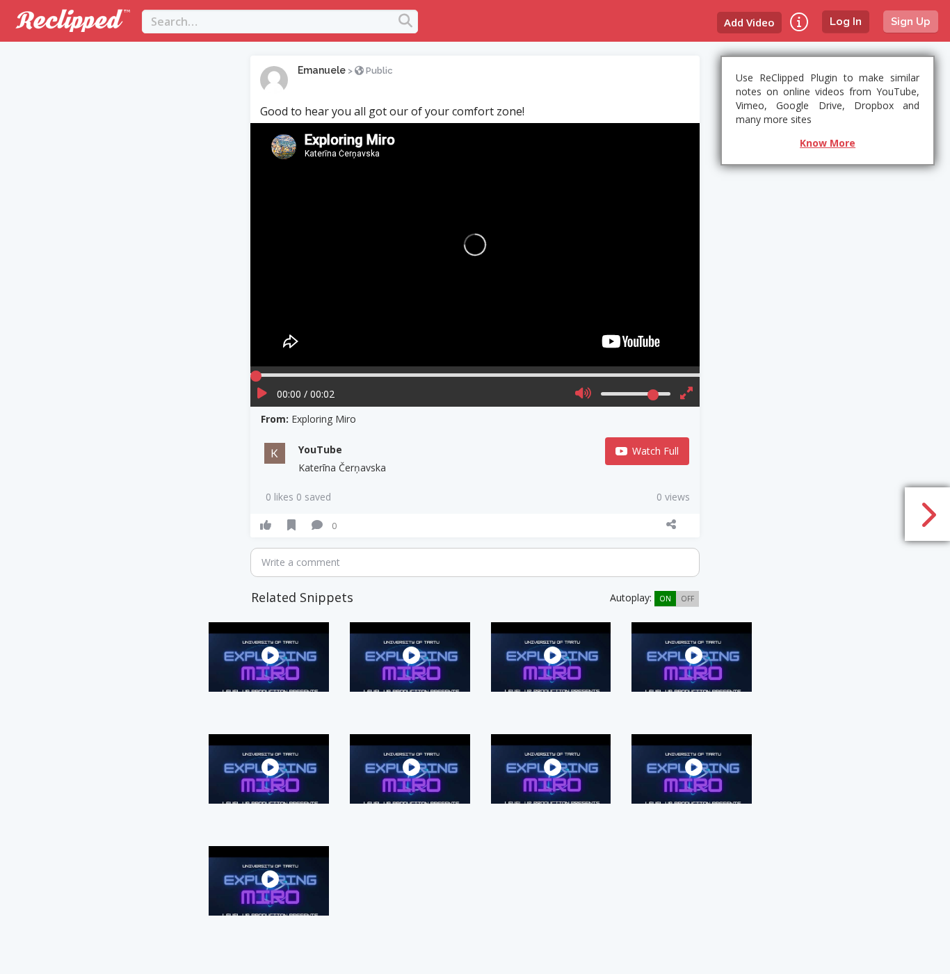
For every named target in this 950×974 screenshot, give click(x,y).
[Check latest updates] (799, 22)
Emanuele (322, 70)
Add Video (749, 22)
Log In (846, 21)
